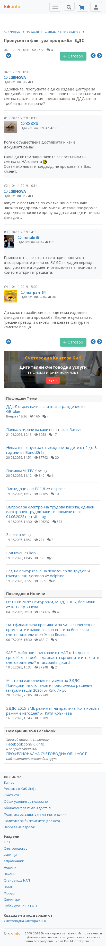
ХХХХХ (31, 123)
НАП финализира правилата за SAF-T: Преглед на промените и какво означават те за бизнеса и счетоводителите (50, 629)
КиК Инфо (58, 690)
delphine (58, 488)
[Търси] (69, 6)
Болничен (14, 552)
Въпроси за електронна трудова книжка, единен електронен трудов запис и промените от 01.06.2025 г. (50, 512)
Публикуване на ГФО (20, 905)
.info (12, 6)
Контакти (11, 795)
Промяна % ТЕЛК (21, 470)
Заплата (13, 534)
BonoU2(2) (34, 452)
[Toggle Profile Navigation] (96, 7)
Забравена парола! (19, 827)
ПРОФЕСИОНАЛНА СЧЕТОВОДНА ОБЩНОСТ (46, 753)
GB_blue (13, 411)
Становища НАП (17, 880)
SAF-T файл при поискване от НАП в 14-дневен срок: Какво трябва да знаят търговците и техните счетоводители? (52, 657)
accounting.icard (56, 662)
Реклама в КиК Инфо (20, 788)
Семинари (12, 899)
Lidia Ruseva (71, 429)
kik (12, 933)
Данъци (10, 854)
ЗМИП (8, 886)
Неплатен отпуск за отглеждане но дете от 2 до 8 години (51, 450)
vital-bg (39, 516)
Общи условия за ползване (26, 801)
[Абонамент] (82, 7)
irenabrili (30, 237)
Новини (10, 867)
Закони (9, 874)
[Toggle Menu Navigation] (55, 7)
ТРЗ (7, 842)
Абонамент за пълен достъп (27, 808)
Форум (9, 893)
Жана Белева (55, 634)
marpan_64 (35, 292)
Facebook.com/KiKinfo (25, 744)
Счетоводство (16, 848)
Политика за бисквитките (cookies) (32, 820)
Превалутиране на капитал (30, 429)
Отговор (75, 56)
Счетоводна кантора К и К (25, 920)
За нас (9, 782)
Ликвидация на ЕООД (25, 488)
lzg (45, 470)
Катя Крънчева (24, 606)
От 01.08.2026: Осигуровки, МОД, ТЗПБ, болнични (50, 601)
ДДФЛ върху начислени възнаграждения (43, 406)
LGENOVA (17, 77)
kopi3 (34, 552)
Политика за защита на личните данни (35, 814)
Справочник (14, 861)
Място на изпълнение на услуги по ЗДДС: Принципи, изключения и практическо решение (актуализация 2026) (49, 685)
